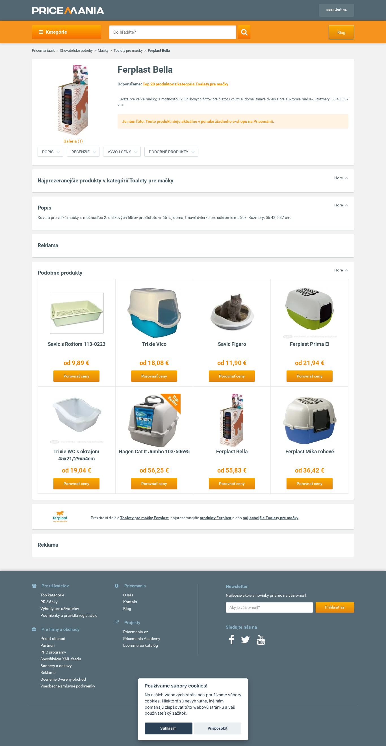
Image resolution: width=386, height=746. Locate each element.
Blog (341, 32)
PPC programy (53, 652)
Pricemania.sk (43, 50)
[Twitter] (245, 641)
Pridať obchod (52, 638)
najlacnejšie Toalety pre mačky (270, 518)
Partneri (47, 645)
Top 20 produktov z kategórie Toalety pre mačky (185, 84)
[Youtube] (261, 641)
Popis (47, 152)
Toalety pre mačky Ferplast (144, 518)
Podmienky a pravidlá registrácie (68, 615)
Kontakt (130, 602)
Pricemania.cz (135, 631)
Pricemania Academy (141, 638)
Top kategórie (52, 595)
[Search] (244, 32)
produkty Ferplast (215, 518)
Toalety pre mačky (128, 50)
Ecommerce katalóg (140, 645)
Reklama (48, 672)
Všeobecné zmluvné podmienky (67, 686)
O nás (128, 595)
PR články (49, 602)
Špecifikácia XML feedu (60, 659)
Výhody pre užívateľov (59, 608)
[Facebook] (231, 641)
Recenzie (80, 152)
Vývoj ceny (119, 152)
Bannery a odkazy (56, 665)
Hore (338, 178)
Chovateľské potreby (76, 50)
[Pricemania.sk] (68, 10)
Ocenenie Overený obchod (63, 679)
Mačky (103, 50)
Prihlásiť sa (336, 10)
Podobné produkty (168, 152)
